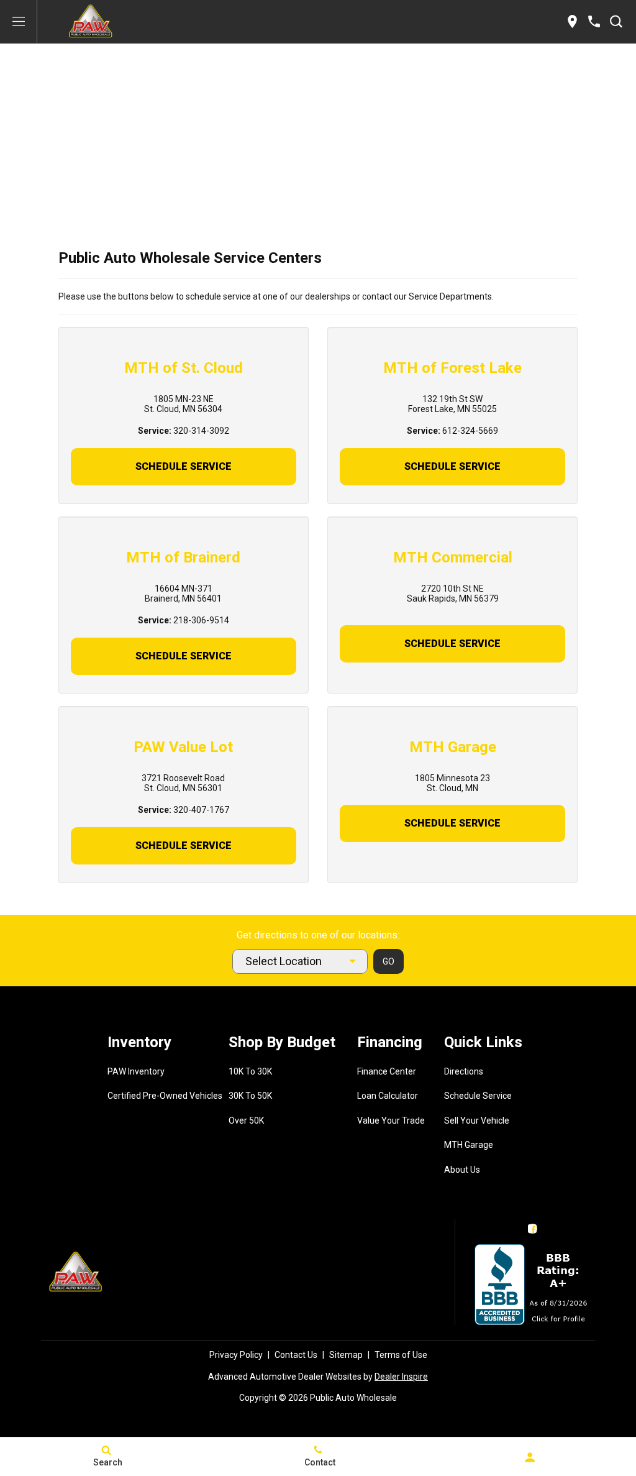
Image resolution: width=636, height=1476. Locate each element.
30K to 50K (250, 1096)
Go (388, 961)
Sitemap (346, 1355)
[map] (572, 21)
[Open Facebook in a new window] (533, 1228)
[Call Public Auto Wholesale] (594, 21)
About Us (462, 1170)
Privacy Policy (236, 1355)
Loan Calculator (387, 1096)
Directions (463, 1071)
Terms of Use (401, 1355)
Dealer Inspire (401, 1377)
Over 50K (246, 1120)
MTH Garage (468, 1145)
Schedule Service (183, 466)
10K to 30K (250, 1071)
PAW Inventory (136, 1071)
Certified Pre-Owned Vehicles (164, 1096)
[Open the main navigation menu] (18, 22)
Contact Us (296, 1355)
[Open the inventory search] (616, 22)
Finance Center (386, 1071)
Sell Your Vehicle (476, 1120)
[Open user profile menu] (530, 1457)
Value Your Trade (391, 1120)
